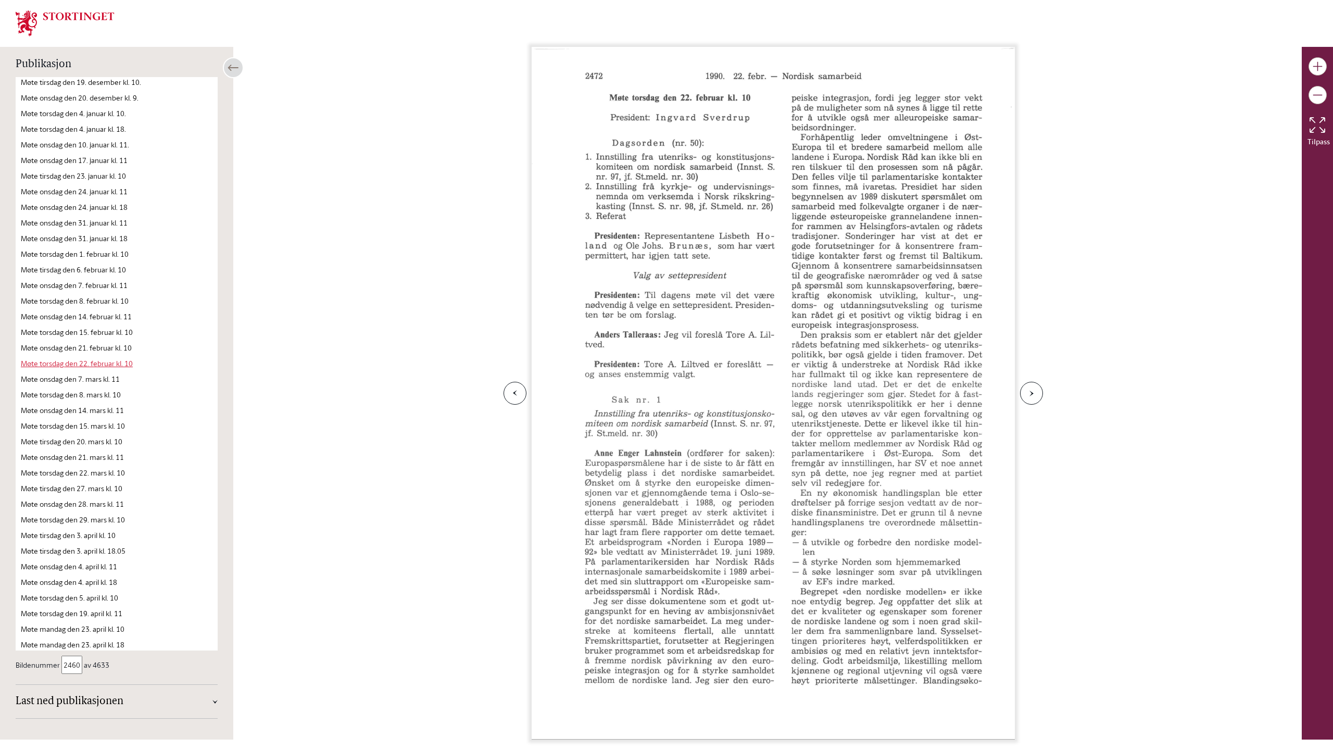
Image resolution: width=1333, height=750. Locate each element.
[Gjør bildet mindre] (1318, 95)
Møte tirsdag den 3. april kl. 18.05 (73, 551)
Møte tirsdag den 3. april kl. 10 (68, 535)
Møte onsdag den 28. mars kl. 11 (72, 504)
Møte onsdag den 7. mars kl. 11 (70, 379)
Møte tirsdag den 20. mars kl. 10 (71, 441)
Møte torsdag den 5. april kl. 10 (69, 598)
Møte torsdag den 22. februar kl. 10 (77, 363)
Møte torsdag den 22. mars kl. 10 (73, 473)
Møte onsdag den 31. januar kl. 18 (74, 238)
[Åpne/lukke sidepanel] (233, 67)
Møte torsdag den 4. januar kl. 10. (73, 113)
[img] (65, 22)
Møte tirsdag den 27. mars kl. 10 (71, 488)
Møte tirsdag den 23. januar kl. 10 (73, 176)
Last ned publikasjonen (69, 701)
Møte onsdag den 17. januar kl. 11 (74, 160)
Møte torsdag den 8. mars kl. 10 (71, 394)
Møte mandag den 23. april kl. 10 (72, 629)
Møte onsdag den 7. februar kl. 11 (74, 285)
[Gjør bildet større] (1318, 66)
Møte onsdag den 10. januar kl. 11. (75, 144)
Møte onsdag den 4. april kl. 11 (69, 566)
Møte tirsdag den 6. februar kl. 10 (73, 269)
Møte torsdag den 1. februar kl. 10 (75, 254)
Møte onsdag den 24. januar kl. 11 (74, 191)
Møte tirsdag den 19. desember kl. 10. (81, 82)
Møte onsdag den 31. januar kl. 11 (74, 223)
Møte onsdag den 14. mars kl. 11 (72, 410)
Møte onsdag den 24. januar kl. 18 (74, 207)
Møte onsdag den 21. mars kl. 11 (72, 457)
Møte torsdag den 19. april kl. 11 (71, 613)
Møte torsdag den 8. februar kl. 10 (75, 301)
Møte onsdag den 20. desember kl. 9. (80, 98)
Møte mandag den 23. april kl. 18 (72, 644)
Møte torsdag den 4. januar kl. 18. (73, 129)
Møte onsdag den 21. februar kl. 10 (76, 348)
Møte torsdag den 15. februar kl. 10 (77, 332)
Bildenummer (38, 665)
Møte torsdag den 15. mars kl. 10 (73, 426)
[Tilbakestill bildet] (1317, 125)
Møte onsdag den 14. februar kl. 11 (76, 316)
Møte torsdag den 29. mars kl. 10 (73, 519)
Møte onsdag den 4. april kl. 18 (69, 582)
